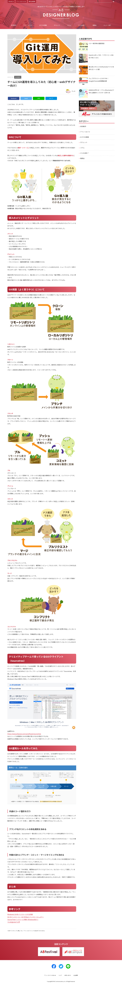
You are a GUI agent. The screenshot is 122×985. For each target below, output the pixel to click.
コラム (69, 25)
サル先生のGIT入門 (13, 922)
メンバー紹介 (107, 25)
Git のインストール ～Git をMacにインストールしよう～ (25, 917)
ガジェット (57, 25)
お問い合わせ (67, 975)
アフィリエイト (27, 25)
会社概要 (76, 975)
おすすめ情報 (43, 25)
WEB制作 (13, 25)
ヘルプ (60, 975)
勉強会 (94, 25)
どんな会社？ (82, 25)
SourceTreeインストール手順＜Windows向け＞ (22, 919)
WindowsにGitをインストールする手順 (20, 914)
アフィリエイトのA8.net (50, 975)
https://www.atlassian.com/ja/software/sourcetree (24, 734)
